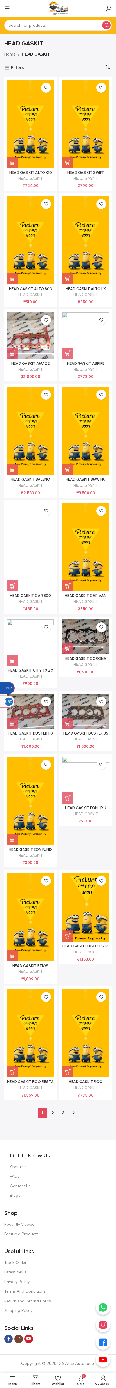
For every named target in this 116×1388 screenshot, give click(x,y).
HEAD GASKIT (30, 178)
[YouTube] (103, 1359)
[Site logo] (58, 8)
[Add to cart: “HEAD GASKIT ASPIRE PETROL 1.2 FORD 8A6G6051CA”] (67, 353)
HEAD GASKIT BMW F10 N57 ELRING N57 (86, 481)
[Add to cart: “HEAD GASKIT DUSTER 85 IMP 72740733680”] (67, 723)
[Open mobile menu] (7, 8)
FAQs (14, 1176)
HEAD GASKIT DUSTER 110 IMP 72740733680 (30, 735)
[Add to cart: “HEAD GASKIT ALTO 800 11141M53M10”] (12, 278)
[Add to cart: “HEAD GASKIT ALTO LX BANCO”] (67, 278)
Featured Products (21, 1234)
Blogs (15, 1195)
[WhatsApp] (103, 1307)
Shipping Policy (18, 1310)
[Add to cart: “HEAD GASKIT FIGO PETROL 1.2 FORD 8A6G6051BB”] (67, 1071)
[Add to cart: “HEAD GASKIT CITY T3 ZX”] (12, 660)
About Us (18, 1166)
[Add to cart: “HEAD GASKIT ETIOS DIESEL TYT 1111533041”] (12, 955)
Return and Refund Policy (27, 1301)
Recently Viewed (19, 1224)
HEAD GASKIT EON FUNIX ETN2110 (30, 851)
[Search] (106, 25)
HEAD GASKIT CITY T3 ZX (30, 670)
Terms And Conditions (25, 1291)
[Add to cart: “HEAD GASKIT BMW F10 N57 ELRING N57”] (67, 469)
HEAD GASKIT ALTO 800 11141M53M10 (30, 290)
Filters (17, 67)
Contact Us (20, 1186)
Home (10, 54)
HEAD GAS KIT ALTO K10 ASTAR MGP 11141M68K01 (30, 174)
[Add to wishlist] (46, 88)
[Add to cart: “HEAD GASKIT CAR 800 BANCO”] (12, 585)
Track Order (15, 1262)
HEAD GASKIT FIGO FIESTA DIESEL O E (30, 1083)
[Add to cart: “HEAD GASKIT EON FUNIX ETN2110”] (12, 839)
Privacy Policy (17, 1281)
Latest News (15, 1272)
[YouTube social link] (28, 1339)
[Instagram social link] (18, 1339)
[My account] (109, 8)
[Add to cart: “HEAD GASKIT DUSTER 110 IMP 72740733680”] (12, 723)
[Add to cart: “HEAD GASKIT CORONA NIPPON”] (67, 648)
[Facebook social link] (8, 1339)
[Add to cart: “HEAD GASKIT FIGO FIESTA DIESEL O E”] (12, 1071)
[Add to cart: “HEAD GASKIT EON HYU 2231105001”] (67, 798)
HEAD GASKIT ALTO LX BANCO (86, 290)
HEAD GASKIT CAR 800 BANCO (30, 597)
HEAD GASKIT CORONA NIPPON (85, 660)
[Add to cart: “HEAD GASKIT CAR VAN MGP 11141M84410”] (67, 585)
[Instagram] (103, 1325)
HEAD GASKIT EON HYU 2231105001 (85, 810)
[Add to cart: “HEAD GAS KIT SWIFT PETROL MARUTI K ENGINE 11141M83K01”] (67, 162)
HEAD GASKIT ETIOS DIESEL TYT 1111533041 (30, 967)
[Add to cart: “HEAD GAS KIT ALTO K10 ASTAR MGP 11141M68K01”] (12, 162)
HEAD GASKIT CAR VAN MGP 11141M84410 (85, 597)
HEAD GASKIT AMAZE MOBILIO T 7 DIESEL (30, 365)
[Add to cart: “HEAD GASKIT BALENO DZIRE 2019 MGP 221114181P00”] (12, 469)
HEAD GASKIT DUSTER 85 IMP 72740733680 (85, 735)
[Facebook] (103, 1342)
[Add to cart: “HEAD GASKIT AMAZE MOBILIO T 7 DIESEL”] (12, 353)
